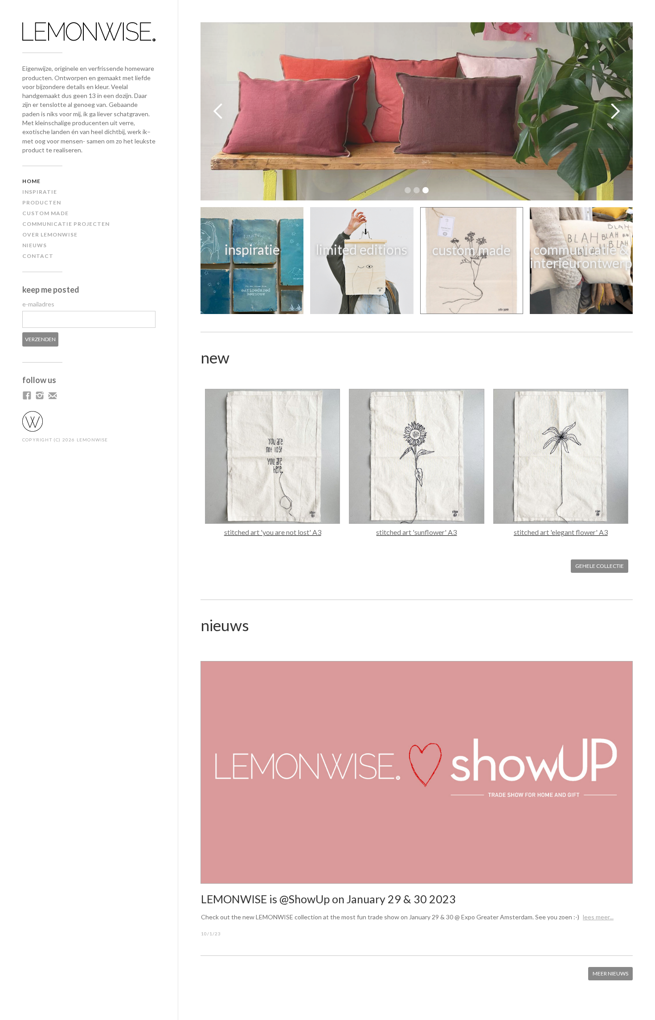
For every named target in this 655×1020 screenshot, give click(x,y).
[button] (218, 111)
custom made (45, 213)
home (31, 181)
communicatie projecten (66, 223)
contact (37, 256)
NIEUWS (34, 245)
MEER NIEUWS (610, 973)
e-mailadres (38, 304)
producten (41, 202)
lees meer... (598, 917)
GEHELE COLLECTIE (599, 566)
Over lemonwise (50, 234)
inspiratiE (39, 191)
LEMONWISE (92, 439)
